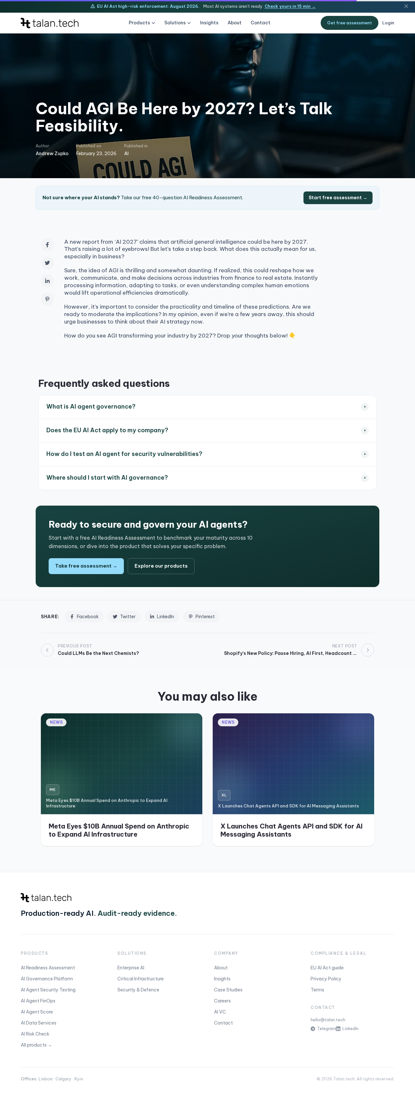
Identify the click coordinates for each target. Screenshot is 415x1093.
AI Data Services (38, 1023)
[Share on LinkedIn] (47, 281)
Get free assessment (349, 22)
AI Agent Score (37, 1012)
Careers (222, 1001)
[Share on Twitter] (47, 262)
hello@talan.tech (328, 1019)
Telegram (326, 1028)
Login (388, 22)
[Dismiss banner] (406, 6)
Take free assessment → (86, 566)
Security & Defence (138, 990)
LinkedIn (165, 617)
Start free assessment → (338, 198)
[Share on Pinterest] (47, 299)
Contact (260, 23)
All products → (36, 1045)
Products (139, 23)
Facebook (88, 617)
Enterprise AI (130, 968)
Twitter (128, 617)
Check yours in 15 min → (290, 6)
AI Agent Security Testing (48, 990)
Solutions (175, 23)
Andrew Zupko (52, 153)
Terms (317, 990)
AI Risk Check (35, 1034)
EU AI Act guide (327, 968)
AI (126, 153)
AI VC (220, 1012)
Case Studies (228, 990)
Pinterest (205, 617)
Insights (209, 23)
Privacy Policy (326, 979)
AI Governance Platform (47, 979)
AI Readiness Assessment (48, 968)
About (235, 23)
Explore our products (161, 566)
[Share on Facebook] (47, 244)
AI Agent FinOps (38, 1001)
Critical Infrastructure (140, 979)
